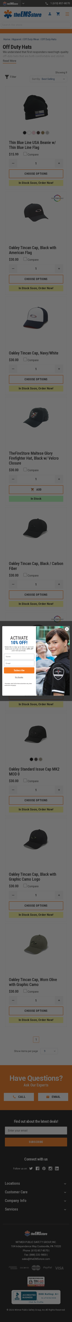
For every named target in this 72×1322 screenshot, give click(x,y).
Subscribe (19, 670)
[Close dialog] (67, 629)
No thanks (19, 677)
